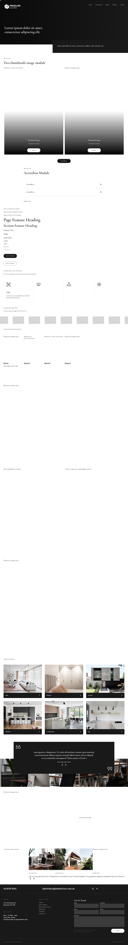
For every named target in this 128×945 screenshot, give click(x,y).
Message (76, 915)
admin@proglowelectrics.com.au (58, 888)
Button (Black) (10, 256)
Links (6, 241)
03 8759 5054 (10, 888)
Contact (42, 913)
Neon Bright (121, 941)
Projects (42, 909)
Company (102, 903)
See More (64, 161)
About (41, 902)
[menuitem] (90, 4)
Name (75, 903)
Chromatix (115, 941)
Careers (42, 911)
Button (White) (10, 263)
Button (34, 150)
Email (75, 909)
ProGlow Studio (45, 907)
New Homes (43, 905)
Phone (101, 909)
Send (117, 931)
